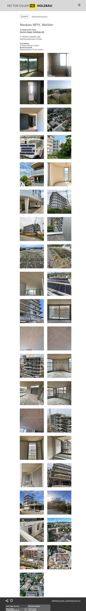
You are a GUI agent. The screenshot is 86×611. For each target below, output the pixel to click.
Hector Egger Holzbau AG (32, 32)
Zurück (24, 16)
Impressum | (58, 601)
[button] (32, 65)
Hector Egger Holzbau (12, 606)
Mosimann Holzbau (34, 606)
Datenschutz (73, 601)
